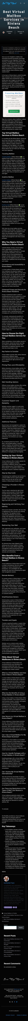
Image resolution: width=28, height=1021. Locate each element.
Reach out (17, 989)
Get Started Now (14, 111)
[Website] (16, 907)
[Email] (14, 907)
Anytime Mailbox (6, 180)
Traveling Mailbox (6, 156)
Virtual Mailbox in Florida (10, 913)
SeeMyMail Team (9, 883)
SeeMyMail (9, 3)
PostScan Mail (5, 205)
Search (6, 925)
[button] (20, 3)
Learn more (16, 52)
